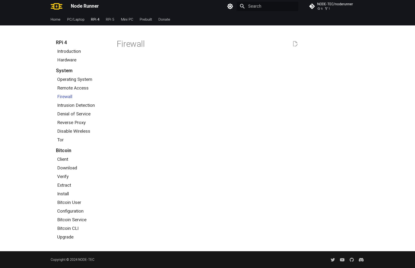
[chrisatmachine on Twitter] (333, 259)
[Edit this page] (295, 44)
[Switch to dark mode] (230, 6)
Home (56, 19)
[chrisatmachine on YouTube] (342, 259)
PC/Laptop (76, 19)
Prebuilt (146, 19)
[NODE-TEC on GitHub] (352, 259)
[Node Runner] (57, 6)
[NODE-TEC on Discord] (361, 259)
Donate (165, 19)
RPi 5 (110, 19)
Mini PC (127, 19)
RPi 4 (95, 19)
